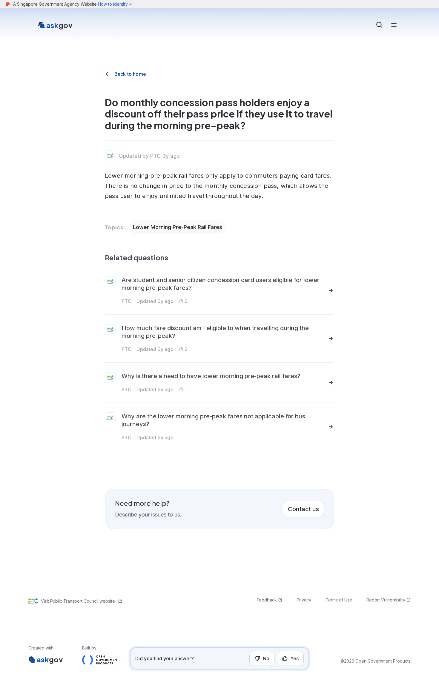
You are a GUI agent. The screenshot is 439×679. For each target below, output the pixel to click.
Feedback (267, 599)
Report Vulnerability (385, 599)
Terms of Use (339, 599)
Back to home (130, 74)
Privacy (304, 599)
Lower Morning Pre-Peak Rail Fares (177, 227)
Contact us (303, 509)
